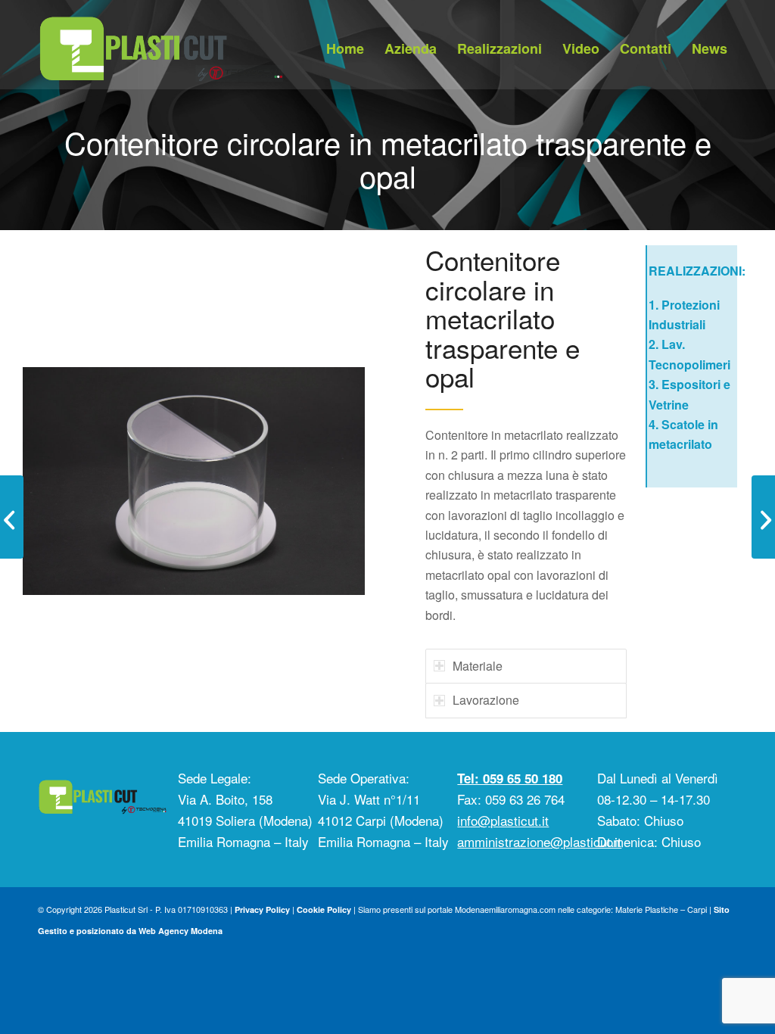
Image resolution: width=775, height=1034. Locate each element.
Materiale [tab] (478, 665)
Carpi (697, 909)
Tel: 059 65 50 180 (509, 778)
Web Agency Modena (181, 930)
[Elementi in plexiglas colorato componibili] (11, 517)
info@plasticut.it (503, 820)
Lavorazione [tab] (486, 700)
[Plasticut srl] (160, 45)
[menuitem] (345, 48)
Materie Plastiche (646, 909)
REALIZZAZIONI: (697, 270)
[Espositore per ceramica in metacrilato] (763, 517)
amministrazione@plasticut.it (539, 841)
